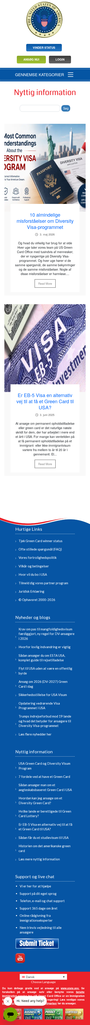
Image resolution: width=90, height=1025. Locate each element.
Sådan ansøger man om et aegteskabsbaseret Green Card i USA (45, 787)
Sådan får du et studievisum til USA (44, 838)
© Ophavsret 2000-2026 (37, 600)
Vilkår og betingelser (34, 566)
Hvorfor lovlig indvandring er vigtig (45, 647)
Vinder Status (44, 47)
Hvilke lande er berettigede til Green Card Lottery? (45, 813)
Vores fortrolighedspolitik (38, 557)
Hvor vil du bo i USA (33, 574)
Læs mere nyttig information (39, 859)
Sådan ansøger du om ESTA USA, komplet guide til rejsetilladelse (42, 657)
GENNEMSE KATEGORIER (39, 74)
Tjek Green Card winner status (40, 541)
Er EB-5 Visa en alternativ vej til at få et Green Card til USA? (45, 401)
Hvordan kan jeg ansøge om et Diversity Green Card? (40, 800)
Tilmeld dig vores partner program (43, 583)
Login (59, 59)
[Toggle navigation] (70, 74)
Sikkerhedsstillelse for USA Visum (43, 695)
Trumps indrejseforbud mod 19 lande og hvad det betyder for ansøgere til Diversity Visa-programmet (45, 721)
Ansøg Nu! (31, 59)
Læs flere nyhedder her (35, 734)
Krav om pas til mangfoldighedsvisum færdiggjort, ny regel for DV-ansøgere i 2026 (46, 633)
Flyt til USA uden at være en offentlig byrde (45, 670)
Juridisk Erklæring (31, 591)
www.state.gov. (70, 988)
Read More (45, 283)
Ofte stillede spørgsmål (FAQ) (40, 549)
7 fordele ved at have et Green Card (44, 777)
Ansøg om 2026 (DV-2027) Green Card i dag (43, 684)
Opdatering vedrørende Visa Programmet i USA (39, 705)
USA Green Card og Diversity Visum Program (44, 765)
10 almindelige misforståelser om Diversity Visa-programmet (45, 220)
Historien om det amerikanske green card (45, 848)
